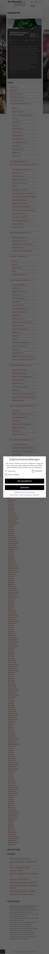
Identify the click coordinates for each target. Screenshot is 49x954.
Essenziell (11, 471)
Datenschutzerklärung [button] (25, 495)
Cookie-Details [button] (14, 495)
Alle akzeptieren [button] (24, 481)
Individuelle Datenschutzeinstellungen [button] (24, 492)
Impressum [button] (36, 495)
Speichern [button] (24, 487)
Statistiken (39, 471)
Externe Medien (13, 474)
